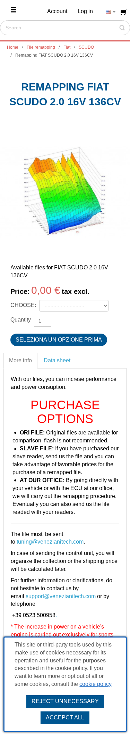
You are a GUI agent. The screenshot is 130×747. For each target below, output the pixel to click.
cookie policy (95, 684)
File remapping (41, 47)
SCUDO (86, 47)
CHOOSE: (23, 305)
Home (12, 47)
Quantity (20, 320)
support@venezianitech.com (61, 596)
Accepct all (65, 717)
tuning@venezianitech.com (50, 542)
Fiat (66, 47)
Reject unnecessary (65, 701)
